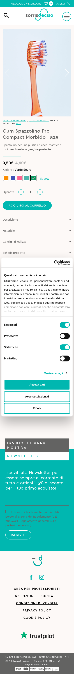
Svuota (45, 178)
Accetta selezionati (37, 396)
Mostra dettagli (53, 373)
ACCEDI (60, 4)
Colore (7, 169)
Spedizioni (25, 596)
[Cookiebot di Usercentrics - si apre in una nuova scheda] (54, 262)
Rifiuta (37, 408)
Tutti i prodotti (39, 121)
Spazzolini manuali (14, 121)
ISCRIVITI (18, 535)
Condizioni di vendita (37, 603)
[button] (67, 73)
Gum (18, 123)
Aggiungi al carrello (27, 205)
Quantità (8, 192)
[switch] (65, 335)
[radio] (6, 178)
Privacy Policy (37, 610)
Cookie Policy (37, 617)
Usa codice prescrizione (26, 4)
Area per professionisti (37, 588)
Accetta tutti (37, 384)
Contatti (50, 596)
